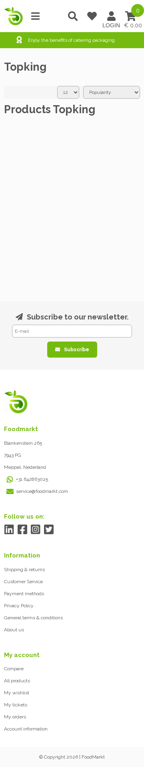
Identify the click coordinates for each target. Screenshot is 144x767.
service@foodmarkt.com (42, 491)
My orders (15, 717)
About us (14, 630)
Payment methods (24, 593)
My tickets (15, 705)
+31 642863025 (32, 479)
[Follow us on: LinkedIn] (9, 529)
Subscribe (76, 349)
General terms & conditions (33, 618)
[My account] (111, 16)
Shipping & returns (24, 569)
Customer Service (23, 581)
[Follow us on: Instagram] (35, 529)
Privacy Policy (19, 605)
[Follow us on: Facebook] (22, 529)
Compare (14, 668)
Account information (26, 729)
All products (17, 681)
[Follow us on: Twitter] (49, 529)
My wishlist (16, 693)
